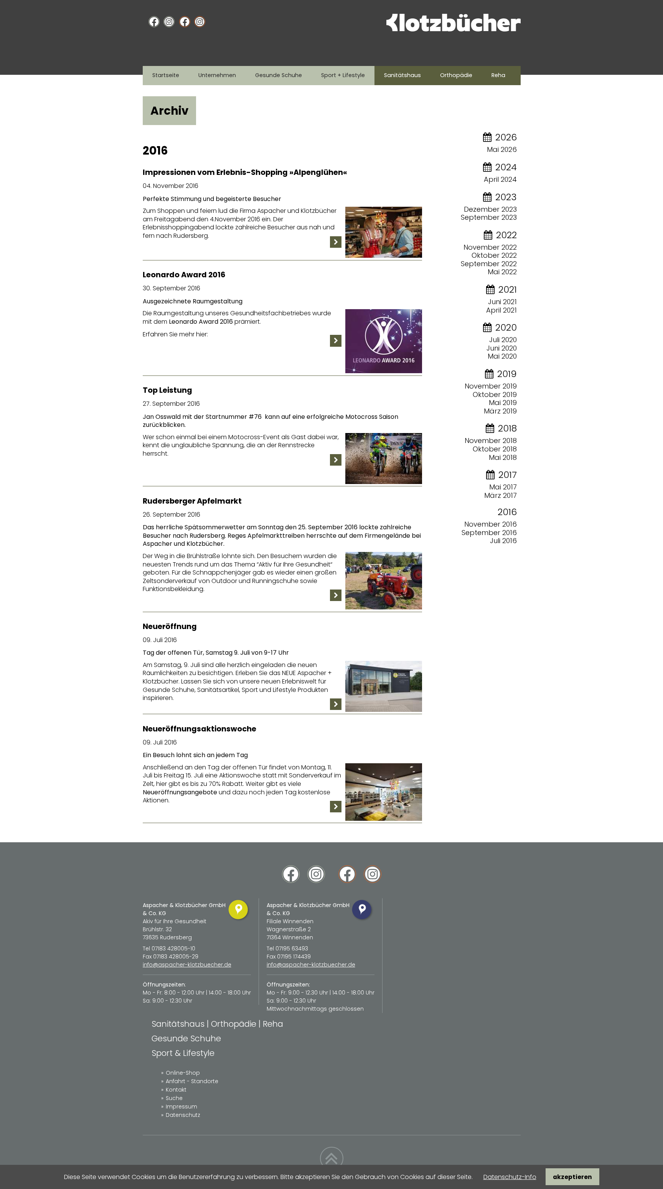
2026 (506, 137)
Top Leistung (167, 390)
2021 (507, 289)
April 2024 (500, 179)
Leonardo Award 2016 (184, 275)
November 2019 (491, 386)
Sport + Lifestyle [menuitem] (343, 75)
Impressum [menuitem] (181, 1106)
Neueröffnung (170, 626)
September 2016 (489, 532)
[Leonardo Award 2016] (383, 371)
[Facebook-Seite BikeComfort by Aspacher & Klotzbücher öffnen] (185, 22)
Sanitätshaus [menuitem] (402, 75)
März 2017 (500, 495)
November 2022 (490, 247)
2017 (507, 474)
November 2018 (491, 440)
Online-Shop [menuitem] (183, 1073)
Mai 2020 (502, 356)
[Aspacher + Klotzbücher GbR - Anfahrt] (239, 920)
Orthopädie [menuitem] (456, 75)
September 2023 (489, 217)
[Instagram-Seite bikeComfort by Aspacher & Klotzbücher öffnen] (200, 22)
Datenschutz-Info (509, 1177)
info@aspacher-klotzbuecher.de (187, 964)
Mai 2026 (502, 149)
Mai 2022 (502, 272)
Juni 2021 (502, 301)
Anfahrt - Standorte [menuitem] (192, 1081)
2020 (506, 327)
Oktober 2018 (495, 449)
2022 (506, 235)
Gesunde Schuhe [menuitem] (278, 75)
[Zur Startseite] (453, 29)
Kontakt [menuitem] (176, 1089)
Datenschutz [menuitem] (183, 1115)
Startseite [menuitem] (165, 75)
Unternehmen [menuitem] (217, 75)
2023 (506, 197)
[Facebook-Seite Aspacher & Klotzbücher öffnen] (154, 22)
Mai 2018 (503, 457)
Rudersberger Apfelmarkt (192, 501)
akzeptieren (572, 1177)
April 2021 (501, 310)
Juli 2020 (503, 339)
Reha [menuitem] (498, 75)
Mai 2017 (503, 487)
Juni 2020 (502, 348)
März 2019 (500, 411)
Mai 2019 (503, 402)
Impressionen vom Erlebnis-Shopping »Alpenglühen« (245, 172)
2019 (507, 373)
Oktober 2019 (495, 394)
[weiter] (335, 242)
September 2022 (489, 263)
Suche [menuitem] (174, 1098)
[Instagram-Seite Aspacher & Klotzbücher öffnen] (169, 22)
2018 (507, 428)
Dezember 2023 (490, 209)
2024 (506, 167)
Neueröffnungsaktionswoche (199, 729)
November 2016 (490, 524)
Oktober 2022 (494, 255)
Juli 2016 (503, 540)
